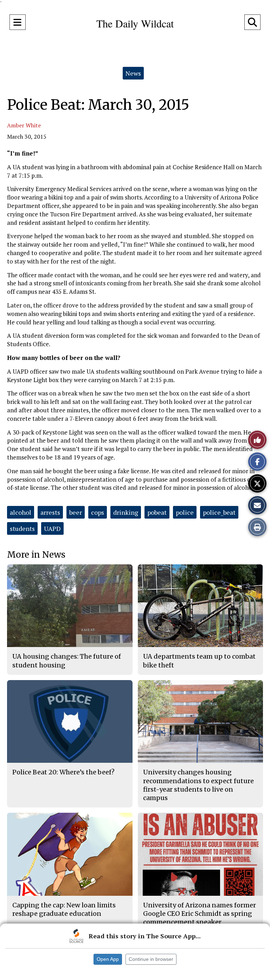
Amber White (24, 125)
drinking (125, 512)
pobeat (157, 512)
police (185, 512)
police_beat (219, 512)
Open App (108, 959)
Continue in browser (151, 959)
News (133, 73)
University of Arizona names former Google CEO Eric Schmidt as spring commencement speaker (199, 913)
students (22, 528)
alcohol (20, 512)
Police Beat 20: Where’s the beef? (63, 772)
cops (97, 512)
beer (75, 512)
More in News (36, 554)
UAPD (52, 528)
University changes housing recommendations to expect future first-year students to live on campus (198, 785)
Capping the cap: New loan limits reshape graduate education (64, 909)
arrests (50, 512)
